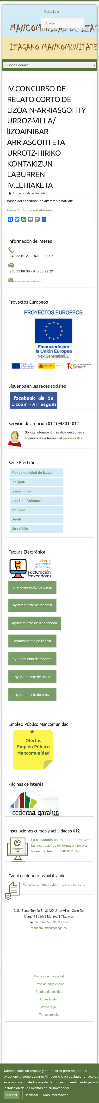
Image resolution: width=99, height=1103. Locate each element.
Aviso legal (48, 1007)
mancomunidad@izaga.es (27, 281)
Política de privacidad (49, 976)
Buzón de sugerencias (48, 984)
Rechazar (31, 1095)
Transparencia (49, 1014)
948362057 (42, 922)
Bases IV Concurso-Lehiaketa (29, 210)
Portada (40, 193)
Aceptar (11, 1095)
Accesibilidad (49, 999)
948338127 (60, 922)
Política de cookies (49, 991)
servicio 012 (73, 438)
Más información (55, 1095)
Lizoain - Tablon (23, 193)
